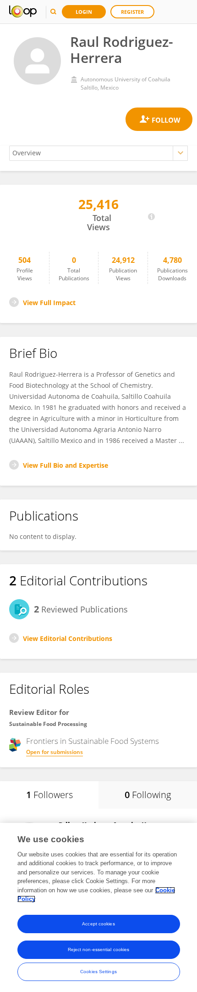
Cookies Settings (98, 971)
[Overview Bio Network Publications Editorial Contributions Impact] (98, 153)
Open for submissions (54, 752)
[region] (98, 907)
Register (132, 11)
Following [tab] (148, 794)
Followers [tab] (49, 794)
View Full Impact (49, 302)
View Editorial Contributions (67, 638)
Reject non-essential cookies (99, 949)
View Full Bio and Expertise (65, 465)
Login (84, 11)
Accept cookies (98, 923)
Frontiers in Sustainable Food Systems (92, 741)
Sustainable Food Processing (48, 724)
